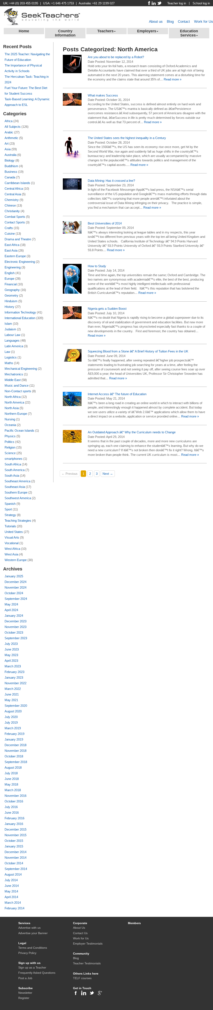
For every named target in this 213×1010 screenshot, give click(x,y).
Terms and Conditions (32, 947)
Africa (8, 121)
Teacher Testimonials (87, 963)
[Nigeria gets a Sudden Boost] (72, 312)
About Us (79, 927)
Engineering (13, 267)
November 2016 (15, 795)
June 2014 (12, 885)
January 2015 (14, 846)
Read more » (172, 79)
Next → (108, 473)
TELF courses (82, 978)
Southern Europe (16, 492)
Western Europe (16, 560)
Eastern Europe (15, 256)
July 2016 (11, 807)
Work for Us (203, 22)
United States (14, 532)
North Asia (12, 408)
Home (24, 31)
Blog (170, 22)
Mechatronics (14, 374)
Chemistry (12, 200)
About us (156, 22)
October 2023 (14, 632)
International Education (20, 318)
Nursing (10, 419)
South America (15, 470)
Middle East (13, 380)
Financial (11, 284)
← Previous (70, 473)
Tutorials (10, 526)
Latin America (14, 346)
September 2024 (16, 598)
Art (7, 143)
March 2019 (13, 728)
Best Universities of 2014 (105, 223)
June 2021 (12, 694)
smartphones (13, 458)
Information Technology (20, 312)
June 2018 (12, 779)
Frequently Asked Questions (36, 972)
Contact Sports (15, 222)
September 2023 (16, 638)
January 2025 (14, 576)
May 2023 (11, 655)
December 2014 (15, 852)
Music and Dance (16, 385)
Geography (12, 290)
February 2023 (14, 672)
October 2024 (14, 593)
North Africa (13, 396)
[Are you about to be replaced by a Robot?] (72, 63)
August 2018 (13, 767)
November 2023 (15, 627)
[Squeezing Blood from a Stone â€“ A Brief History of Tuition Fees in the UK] (72, 355)
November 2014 (15, 857)
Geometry (11, 295)
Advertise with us (29, 927)
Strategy (10, 515)
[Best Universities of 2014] (72, 227)
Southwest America (18, 498)
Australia (10, 155)
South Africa (13, 464)
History (9, 306)
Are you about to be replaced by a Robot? (116, 57)
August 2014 (13, 874)
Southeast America (17, 481)
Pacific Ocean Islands (19, 430)
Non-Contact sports (18, 391)
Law (7, 351)
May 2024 (11, 604)
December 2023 (15, 621)
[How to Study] (72, 278)
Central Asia (13, 194)
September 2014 (16, 869)
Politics (9, 442)
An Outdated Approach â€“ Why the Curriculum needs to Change (132, 432)
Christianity (12, 211)
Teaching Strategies (18, 520)
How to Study (97, 266)
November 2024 (15, 587)
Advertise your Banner (33, 933)
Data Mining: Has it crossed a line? (111, 180)
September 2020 (16, 705)
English (10, 273)
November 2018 (15, 750)
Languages (12, 340)
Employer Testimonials (88, 943)
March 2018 (13, 790)
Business (11, 171)
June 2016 (12, 812)
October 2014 (14, 863)
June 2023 (12, 649)
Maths (9, 363)
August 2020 (13, 711)
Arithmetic (11, 138)
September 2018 (16, 762)
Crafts (9, 228)
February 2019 (14, 734)
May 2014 (11, 891)
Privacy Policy (27, 953)
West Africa (12, 548)
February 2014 (14, 908)
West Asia (11, 554)
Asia (8, 149)
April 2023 (11, 660)
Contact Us (80, 933)
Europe (9, 278)
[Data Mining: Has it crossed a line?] (72, 183)
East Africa (12, 245)
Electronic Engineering (20, 261)
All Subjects (13, 126)
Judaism (10, 329)
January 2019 (14, 739)
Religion (10, 447)
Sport (8, 509)
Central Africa (14, 188)
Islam (8, 323)
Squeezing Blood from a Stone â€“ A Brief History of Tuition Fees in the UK (138, 351)
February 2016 (14, 818)
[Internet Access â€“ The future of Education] (72, 398)
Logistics (11, 357)
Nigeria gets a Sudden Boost (107, 308)
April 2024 (11, 610)
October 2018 (14, 756)
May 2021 (11, 700)
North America (14, 402)
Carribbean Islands (17, 183)
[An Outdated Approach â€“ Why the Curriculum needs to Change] (72, 436)
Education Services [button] (189, 33)
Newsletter (25, 992)
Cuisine (10, 233)
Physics (10, 436)
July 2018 (11, 773)
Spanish (10, 503)
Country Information (65, 33)
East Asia (11, 250)
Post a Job (25, 978)
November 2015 (15, 835)
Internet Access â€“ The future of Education (117, 394)
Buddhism (11, 166)
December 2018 (15, 745)
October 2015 (14, 840)
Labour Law (12, 335)
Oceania (10, 425)
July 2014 (11, 880)
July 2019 (11, 722)
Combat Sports (15, 216)
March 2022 (13, 688)
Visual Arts (12, 537)
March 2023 (13, 666)
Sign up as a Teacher (32, 967)
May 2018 (11, 784)
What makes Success (103, 95)
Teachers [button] (105, 31)
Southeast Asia (15, 487)
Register (23, 998)
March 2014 (13, 902)
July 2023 (11, 643)
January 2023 (14, 677)
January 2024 (14, 615)
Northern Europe (16, 413)
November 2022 (15, 683)
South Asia (12, 475)
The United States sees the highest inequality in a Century (127, 138)
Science (10, 453)
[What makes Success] (72, 99)
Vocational (12, 543)
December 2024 (15, 582)
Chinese (10, 205)
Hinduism (11, 301)
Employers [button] (146, 31)
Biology (10, 160)
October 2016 (14, 801)
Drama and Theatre (18, 239)
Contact (184, 22)
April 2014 (11, 897)
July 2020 (11, 717)
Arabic (9, 132)
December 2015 (15, 829)
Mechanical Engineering (21, 368)
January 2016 (14, 824)
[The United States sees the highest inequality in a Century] (72, 147)
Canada (10, 177)
